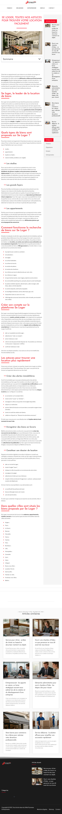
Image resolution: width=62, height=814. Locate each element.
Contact (51, 8)
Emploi (42, 8)
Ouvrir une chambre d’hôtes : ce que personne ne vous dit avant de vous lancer (56, 48)
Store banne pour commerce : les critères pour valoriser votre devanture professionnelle (56, 109)
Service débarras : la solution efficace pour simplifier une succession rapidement (56, 127)
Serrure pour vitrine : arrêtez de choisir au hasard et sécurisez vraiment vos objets (55, 31)
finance (9, 8)
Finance (48, 143)
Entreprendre (31, 8)
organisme (19, 8)
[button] (39, 59)
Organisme (49, 147)
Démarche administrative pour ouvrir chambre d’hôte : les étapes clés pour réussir (56, 91)
